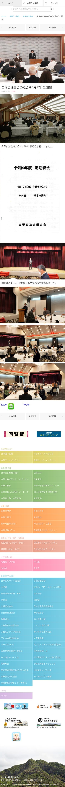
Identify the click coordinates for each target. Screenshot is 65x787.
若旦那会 (5, 664)
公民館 (4, 587)
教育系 (37, 568)
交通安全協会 (7, 606)
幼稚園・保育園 (8, 562)
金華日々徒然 (32, 3)
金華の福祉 (6, 485)
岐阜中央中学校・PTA (11, 593)
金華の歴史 (6, 511)
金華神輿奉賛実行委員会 (12, 651)
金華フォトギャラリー (11, 460)
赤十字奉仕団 (40, 619)
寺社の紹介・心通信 (42, 524)
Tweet (4, 404)
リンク (4, 695)
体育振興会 (39, 638)
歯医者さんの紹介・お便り (45, 543)
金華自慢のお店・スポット (45, 530)
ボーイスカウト (8, 644)
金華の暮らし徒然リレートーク (15, 492)
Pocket (26, 404)
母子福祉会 (39, 613)
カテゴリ (54, 3)
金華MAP (38, 473)
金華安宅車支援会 (9, 676)
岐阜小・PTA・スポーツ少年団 (47, 587)
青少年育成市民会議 (42, 632)
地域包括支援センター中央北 (14, 683)
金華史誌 (38, 517)
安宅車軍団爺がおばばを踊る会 (15, 670)
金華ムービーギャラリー (44, 460)
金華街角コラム (8, 530)
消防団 (37, 600)
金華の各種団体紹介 (10, 473)
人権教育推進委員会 (10, 625)
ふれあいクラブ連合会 (11, 632)
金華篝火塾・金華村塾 (11, 498)
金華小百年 (39, 511)
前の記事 (52, 27)
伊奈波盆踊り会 (40, 651)
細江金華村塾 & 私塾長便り (46, 492)
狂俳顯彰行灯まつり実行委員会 (47, 657)
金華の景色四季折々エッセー (46, 485)
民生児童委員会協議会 (43, 606)
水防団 (4, 600)
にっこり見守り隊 (41, 625)
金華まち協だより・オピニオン (15, 479)
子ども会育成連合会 (10, 638)
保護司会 (5, 619)
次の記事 (12, 27)
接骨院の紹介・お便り (11, 549)
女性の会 (38, 593)
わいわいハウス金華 (42, 676)
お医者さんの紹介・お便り (13, 543)
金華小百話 (6, 517)
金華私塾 (38, 498)
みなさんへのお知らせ (43, 454)
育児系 (37, 562)
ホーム (10, 3)
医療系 (4, 568)
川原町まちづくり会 (42, 670)
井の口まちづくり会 (10, 657)
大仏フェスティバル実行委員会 (47, 644)
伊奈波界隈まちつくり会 (44, 664)
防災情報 (38, 479)
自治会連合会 (28, 16)
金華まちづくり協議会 (11, 581)
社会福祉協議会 (8, 613)
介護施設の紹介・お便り (44, 549)
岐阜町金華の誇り (9, 524)
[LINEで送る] (11, 404)
